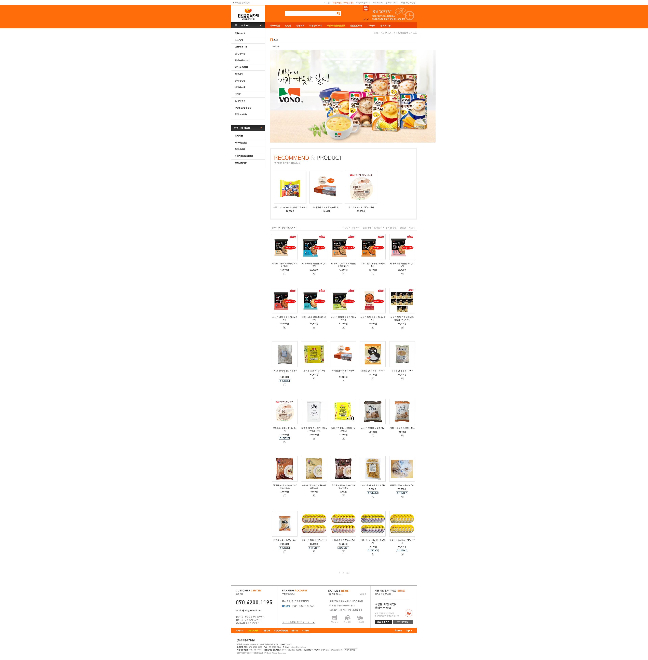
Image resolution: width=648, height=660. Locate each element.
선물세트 (300, 25)
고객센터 (371, 25)
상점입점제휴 (356, 25)
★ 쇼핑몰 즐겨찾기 (241, 2)
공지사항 (239, 136)
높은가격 (367, 227)
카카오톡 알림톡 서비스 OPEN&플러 (346, 601)
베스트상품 (275, 25)
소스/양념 (239, 40)
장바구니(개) (392, 2)
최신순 (345, 227)
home (375, 33)
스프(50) (275, 46)
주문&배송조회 (363, 2)
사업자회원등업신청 (244, 156)
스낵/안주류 (240, 101)
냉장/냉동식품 (241, 47)
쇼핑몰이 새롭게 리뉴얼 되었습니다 (346, 610)
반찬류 (238, 94)
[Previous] (367, 19)
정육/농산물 (240, 80)
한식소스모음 (241, 114)
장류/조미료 (240, 33)
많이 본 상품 (391, 227)
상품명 (403, 227)
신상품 (288, 25)
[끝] (347, 573)
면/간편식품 (240, 53)
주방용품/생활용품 (243, 107)
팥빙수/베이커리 (242, 60)
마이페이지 (378, 2)
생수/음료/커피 (241, 67)
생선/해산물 (240, 87)
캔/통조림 (239, 74)
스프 (415, 33)
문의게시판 (385, 25)
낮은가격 (356, 227)
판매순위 (378, 227)
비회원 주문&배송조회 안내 (342, 605)
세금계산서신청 (408, 2)
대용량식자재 (315, 25)
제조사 (412, 227)
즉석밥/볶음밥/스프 (402, 33)
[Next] (364, 19)
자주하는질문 (241, 142)
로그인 (327, 2)
